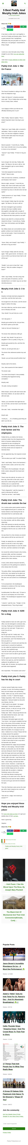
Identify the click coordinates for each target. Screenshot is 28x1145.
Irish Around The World (14, 15)
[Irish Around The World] (14, 3)
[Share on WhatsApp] (10, 30)
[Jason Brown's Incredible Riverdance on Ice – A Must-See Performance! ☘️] (14, 954)
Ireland (9, 843)
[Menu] (3, 3)
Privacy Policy (7, 1132)
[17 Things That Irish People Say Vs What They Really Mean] (14, 1052)
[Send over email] (23, 27)
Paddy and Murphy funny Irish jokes (13, 847)
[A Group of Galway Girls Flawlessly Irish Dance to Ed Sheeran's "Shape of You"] (14, 1083)
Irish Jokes (13, 843)
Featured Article (4, 843)
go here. (16, 816)
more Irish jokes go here (11, 814)
